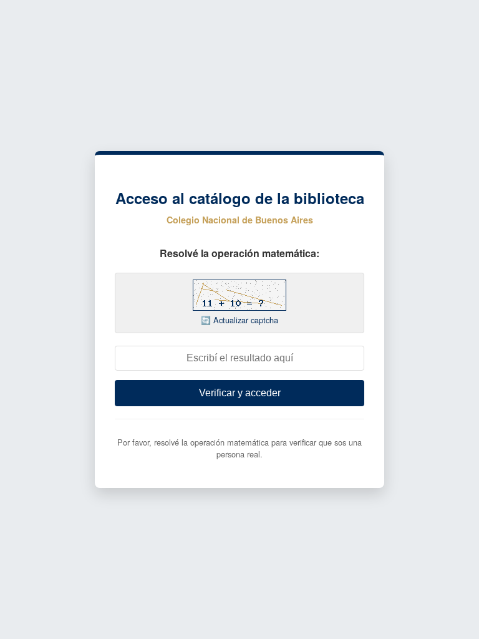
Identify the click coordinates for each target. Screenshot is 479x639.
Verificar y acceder (240, 393)
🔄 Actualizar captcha (239, 320)
